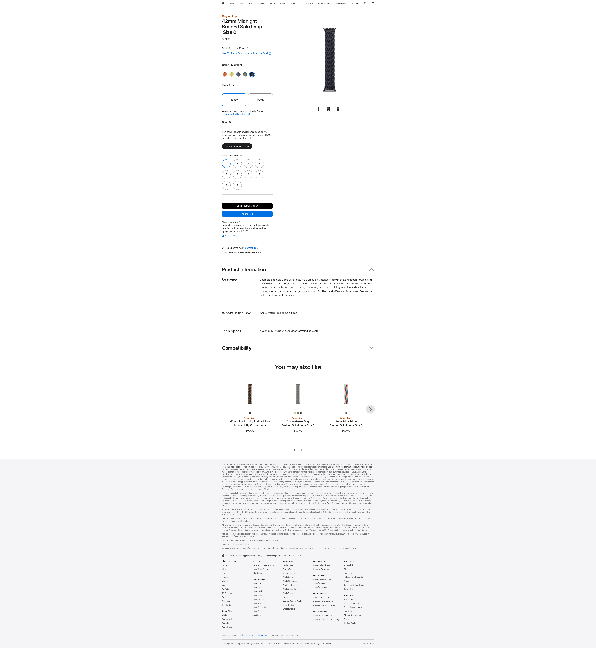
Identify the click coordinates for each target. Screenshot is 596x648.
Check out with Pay (247, 206)
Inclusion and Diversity (353, 577)
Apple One (256, 583)
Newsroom (348, 599)
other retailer (264, 635)
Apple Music (257, 591)
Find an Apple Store (247, 635)
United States (368, 644)
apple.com (235, 467)
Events (346, 619)
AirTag (224, 597)
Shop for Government (322, 616)
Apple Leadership (351, 603)
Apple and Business (321, 565)
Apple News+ (258, 603)
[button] (365, 3)
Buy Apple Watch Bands (249, 556)
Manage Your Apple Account (264, 565)
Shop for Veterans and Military (326, 620)
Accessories (227, 601)
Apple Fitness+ (258, 599)
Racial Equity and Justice (354, 585)
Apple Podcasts (259, 607)
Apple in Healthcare (321, 598)
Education (348, 569)
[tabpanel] (329, 59)
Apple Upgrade (289, 589)
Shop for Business (321, 569)
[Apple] (223, 555)
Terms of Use (288, 644)
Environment (349, 573)
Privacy (347, 581)
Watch (231, 556)
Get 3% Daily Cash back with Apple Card (245, 53)
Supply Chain (349, 589)
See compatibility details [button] (234, 114)
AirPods (225, 589)
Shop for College (320, 587)
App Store (256, 615)
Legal (318, 644)
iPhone (225, 577)
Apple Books (257, 611)
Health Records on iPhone (324, 605)
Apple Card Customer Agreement (336, 503)
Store (224, 565)
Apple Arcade (258, 595)
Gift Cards (226, 605)
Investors (348, 611)
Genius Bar (287, 569)
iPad (224, 573)
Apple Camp (288, 577)
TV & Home (227, 593)
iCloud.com (257, 573)
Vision (224, 585)
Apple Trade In (289, 593)
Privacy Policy (274, 644)
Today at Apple (289, 573)
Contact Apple (350, 623)
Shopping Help (289, 609)
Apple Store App (290, 581)
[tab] (318, 110)
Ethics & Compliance (352, 615)
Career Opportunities (353, 607)
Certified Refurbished (292, 585)
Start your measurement (237, 146)
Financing (287, 597)
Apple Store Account (261, 569)
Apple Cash (227, 627)
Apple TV (256, 587)
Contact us (251, 248)
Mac (224, 569)
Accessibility (349, 565)
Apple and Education (322, 579)
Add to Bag (247, 214)
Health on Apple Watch (323, 601)
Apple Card (227, 619)
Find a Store (288, 565)
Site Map (327, 644)
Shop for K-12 (319, 583)
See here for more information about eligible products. (351, 467)
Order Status (288, 605)
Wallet (224, 615)
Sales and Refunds (305, 644)
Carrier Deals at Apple (292, 601)
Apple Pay (226, 623)
